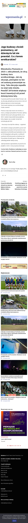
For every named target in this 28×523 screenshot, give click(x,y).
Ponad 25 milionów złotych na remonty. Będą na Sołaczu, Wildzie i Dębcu (7, 185)
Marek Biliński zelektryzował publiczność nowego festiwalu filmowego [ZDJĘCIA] (12, 376)
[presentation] (2, 428)
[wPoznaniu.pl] (14, 17)
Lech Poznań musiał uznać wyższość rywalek (13, 290)
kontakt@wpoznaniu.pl (11, 171)
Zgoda (14, 520)
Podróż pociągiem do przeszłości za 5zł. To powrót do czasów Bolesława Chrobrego (21, 185)
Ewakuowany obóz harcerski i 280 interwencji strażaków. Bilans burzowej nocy (13, 311)
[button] (8, 445)
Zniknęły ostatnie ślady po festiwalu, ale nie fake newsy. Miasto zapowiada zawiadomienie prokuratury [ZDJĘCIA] (13, 238)
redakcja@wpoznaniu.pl (6, 491)
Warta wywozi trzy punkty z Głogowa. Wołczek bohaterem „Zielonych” (13, 398)
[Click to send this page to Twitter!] (5, 175)
